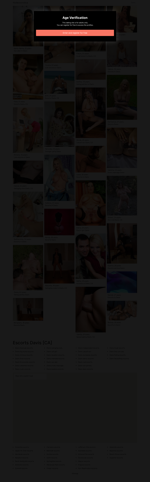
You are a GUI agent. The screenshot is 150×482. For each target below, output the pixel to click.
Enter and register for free (75, 33)
